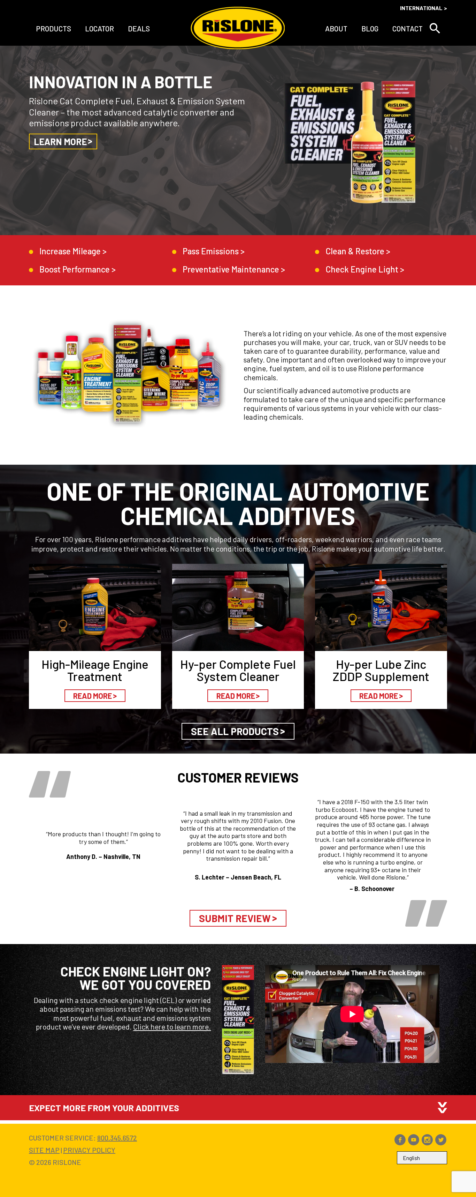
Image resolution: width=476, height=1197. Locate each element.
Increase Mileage (70, 251)
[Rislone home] (238, 28)
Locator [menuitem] (99, 28)
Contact (407, 28)
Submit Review (235, 918)
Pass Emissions (211, 251)
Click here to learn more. (172, 1026)
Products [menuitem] (53, 28)
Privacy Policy (89, 1150)
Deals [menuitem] (139, 28)
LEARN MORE (60, 141)
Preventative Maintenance (231, 269)
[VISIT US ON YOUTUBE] (413, 1142)
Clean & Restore (354, 251)
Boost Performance (74, 269)
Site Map (44, 1150)
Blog (369, 28)
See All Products (235, 731)
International (421, 8)
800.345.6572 (117, 1138)
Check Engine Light (361, 269)
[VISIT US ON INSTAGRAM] (427, 1142)
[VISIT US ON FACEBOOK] (400, 1142)
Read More (92, 695)
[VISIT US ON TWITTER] (440, 1142)
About (336, 28)
